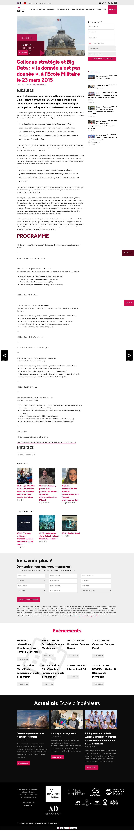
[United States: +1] (90, 43)
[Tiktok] (103, 4)
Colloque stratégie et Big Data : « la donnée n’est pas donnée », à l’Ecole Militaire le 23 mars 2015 (48, 71)
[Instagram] (100, 4)
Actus (36, 3)
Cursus (114, 106)
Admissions (112, 85)
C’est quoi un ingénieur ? (105, 86)
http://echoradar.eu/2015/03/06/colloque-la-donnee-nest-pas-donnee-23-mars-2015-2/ (46, 442)
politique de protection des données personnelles (85, 616)
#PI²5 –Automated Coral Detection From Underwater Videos (49, 536)
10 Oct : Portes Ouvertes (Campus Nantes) (78, 644)
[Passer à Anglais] (18, 3)
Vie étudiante (112, 92)
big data (35, 84)
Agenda (42, 3)
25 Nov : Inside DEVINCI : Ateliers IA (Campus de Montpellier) (104, 671)
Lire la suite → (23, 763)
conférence (42, 84)
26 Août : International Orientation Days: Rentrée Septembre (28, 646)
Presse (30, 3)
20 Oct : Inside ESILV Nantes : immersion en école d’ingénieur (53, 671)
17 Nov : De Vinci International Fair (77, 667)
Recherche (23, 53)
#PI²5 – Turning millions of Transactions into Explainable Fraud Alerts (25, 539)
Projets (49, 3)
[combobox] (63, 576)
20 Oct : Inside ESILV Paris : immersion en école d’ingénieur (28, 671)
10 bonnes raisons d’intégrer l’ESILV (46, 823)
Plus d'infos (23, 659)
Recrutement (28, 805)
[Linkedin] (112, 4)
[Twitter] (109, 4)
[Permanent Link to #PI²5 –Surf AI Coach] (69, 530)
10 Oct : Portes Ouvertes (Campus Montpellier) (53, 644)
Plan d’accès (20, 823)
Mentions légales (30, 823)
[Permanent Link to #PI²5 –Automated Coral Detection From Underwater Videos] (47, 530)
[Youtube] (115, 4)
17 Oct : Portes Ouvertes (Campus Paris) (103, 644)
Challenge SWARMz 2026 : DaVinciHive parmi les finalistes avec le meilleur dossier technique (26, 491)
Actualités (67, 703)
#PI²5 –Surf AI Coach (71, 533)
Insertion (113, 75)
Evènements (67, 631)
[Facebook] (106, 4)
